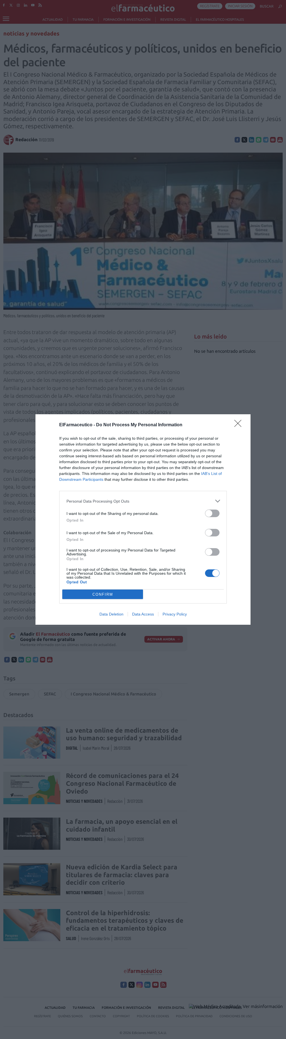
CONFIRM (102, 594)
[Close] (239, 425)
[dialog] (143, 519)
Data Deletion (111, 614)
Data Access (143, 614)
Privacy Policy (175, 614)
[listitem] (143, 501)
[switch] (212, 513)
